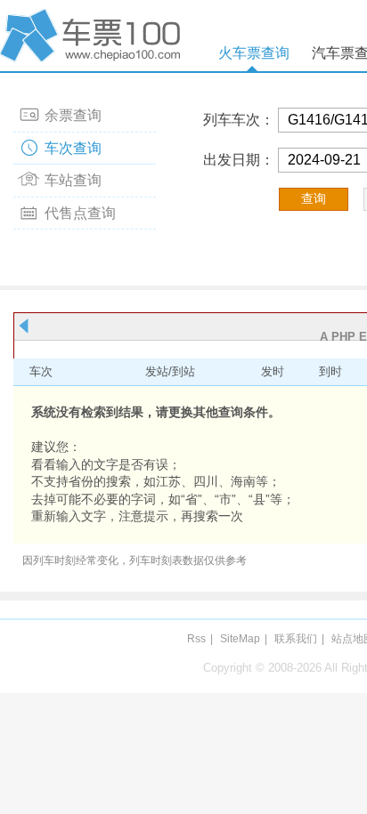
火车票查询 (254, 52)
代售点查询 (80, 213)
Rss (196, 639)
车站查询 (73, 180)
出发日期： (238, 159)
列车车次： (238, 119)
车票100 (93, 35)
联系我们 (295, 639)
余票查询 (73, 115)
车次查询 (73, 148)
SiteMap (240, 639)
